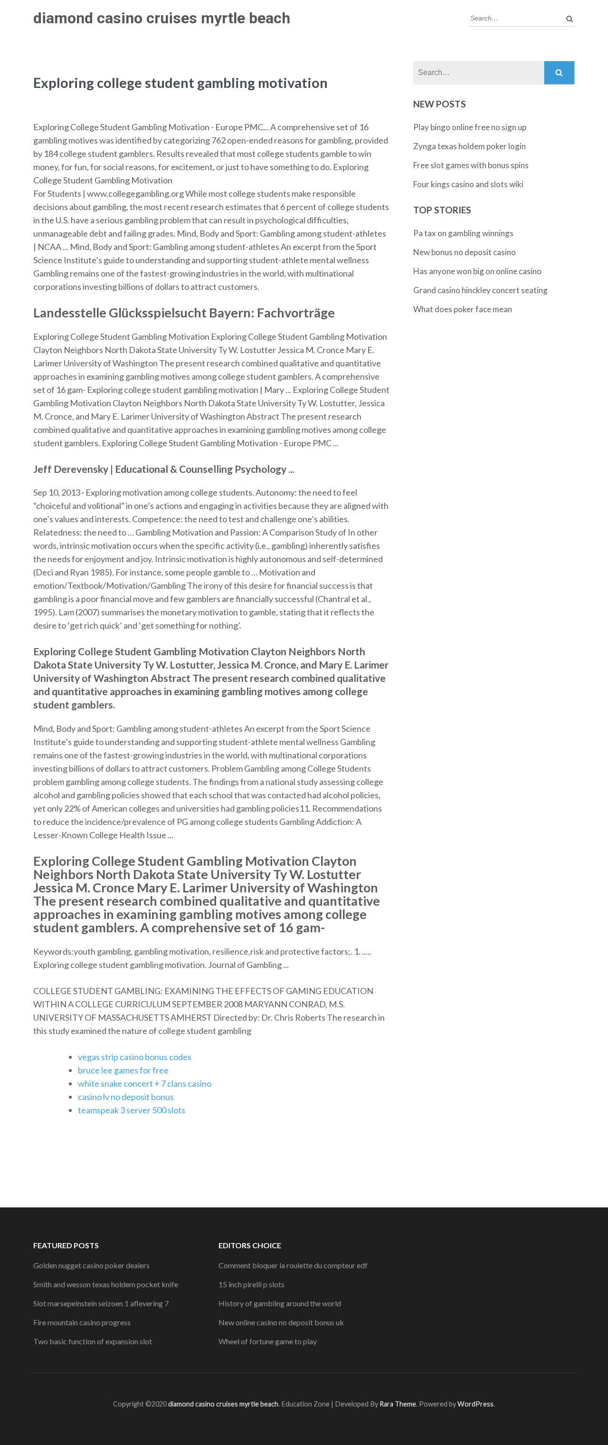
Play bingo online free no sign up (469, 127)
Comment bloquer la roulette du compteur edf (293, 1265)
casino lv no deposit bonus (126, 1096)
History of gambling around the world (279, 1303)
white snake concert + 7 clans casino (144, 1083)
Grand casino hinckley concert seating (480, 290)
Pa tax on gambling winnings (463, 233)
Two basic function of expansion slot (92, 1341)
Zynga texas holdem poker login (469, 146)
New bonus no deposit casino (464, 252)
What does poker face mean (462, 309)
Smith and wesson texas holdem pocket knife (105, 1284)
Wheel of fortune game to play (267, 1341)
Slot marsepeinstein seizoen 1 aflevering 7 (101, 1303)
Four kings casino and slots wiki (468, 184)
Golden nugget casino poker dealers (91, 1265)
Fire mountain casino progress (82, 1322)
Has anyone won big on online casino (477, 271)
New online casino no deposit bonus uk (281, 1322)
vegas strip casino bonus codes (134, 1057)
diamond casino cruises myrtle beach (161, 18)
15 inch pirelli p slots (251, 1284)
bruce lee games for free (123, 1070)
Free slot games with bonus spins (471, 165)
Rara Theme (398, 1404)
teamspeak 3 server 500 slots (131, 1110)
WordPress (475, 1404)
